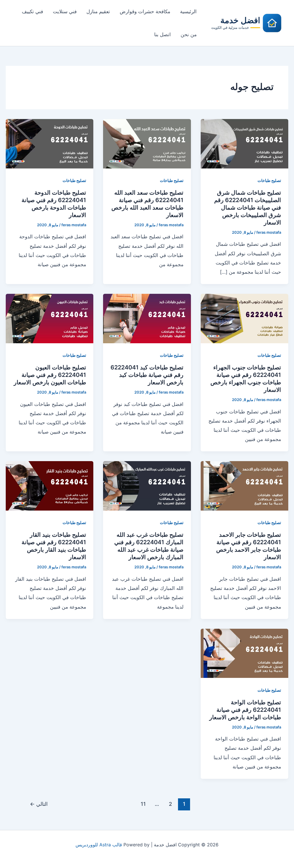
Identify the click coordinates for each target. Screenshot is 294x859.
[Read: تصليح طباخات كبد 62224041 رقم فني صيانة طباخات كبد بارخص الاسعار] (147, 318)
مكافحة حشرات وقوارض (145, 11)
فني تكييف (32, 11)
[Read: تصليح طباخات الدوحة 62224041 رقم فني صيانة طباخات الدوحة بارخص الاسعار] (49, 143)
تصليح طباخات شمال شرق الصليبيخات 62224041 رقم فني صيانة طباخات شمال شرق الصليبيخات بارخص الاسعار (247, 207)
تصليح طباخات (269, 180)
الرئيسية (188, 11)
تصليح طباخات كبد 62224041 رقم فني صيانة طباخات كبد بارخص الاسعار (147, 375)
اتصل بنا (162, 34)
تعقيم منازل (98, 11)
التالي (39, 804)
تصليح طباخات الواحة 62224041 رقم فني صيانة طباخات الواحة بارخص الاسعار (245, 710)
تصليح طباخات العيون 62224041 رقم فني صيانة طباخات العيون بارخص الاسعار (50, 375)
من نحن (189, 34)
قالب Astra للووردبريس (99, 845)
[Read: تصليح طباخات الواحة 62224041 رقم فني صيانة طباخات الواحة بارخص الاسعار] (244, 653)
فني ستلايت (65, 11)
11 (143, 804)
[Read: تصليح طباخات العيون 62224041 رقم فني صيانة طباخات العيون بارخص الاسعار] (49, 318)
